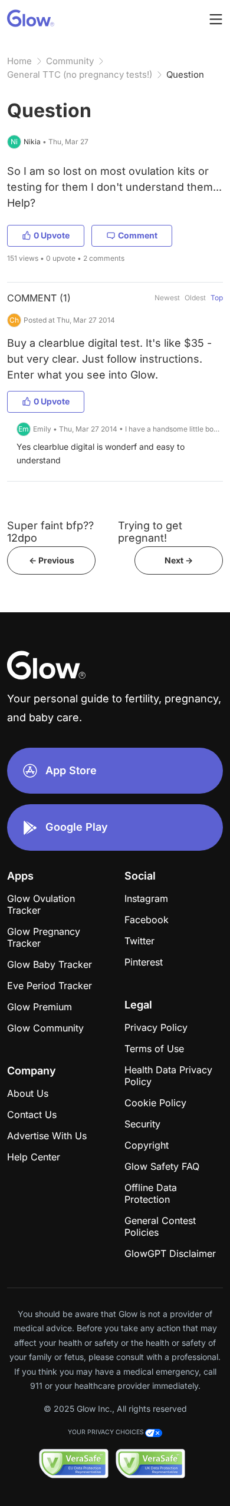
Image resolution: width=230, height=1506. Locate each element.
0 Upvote (52, 235)
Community (70, 61)
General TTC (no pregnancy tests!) (79, 74)
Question (185, 74)
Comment (137, 235)
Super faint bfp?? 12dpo (50, 531)
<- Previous (51, 560)
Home (19, 61)
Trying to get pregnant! (150, 531)
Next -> (179, 560)
